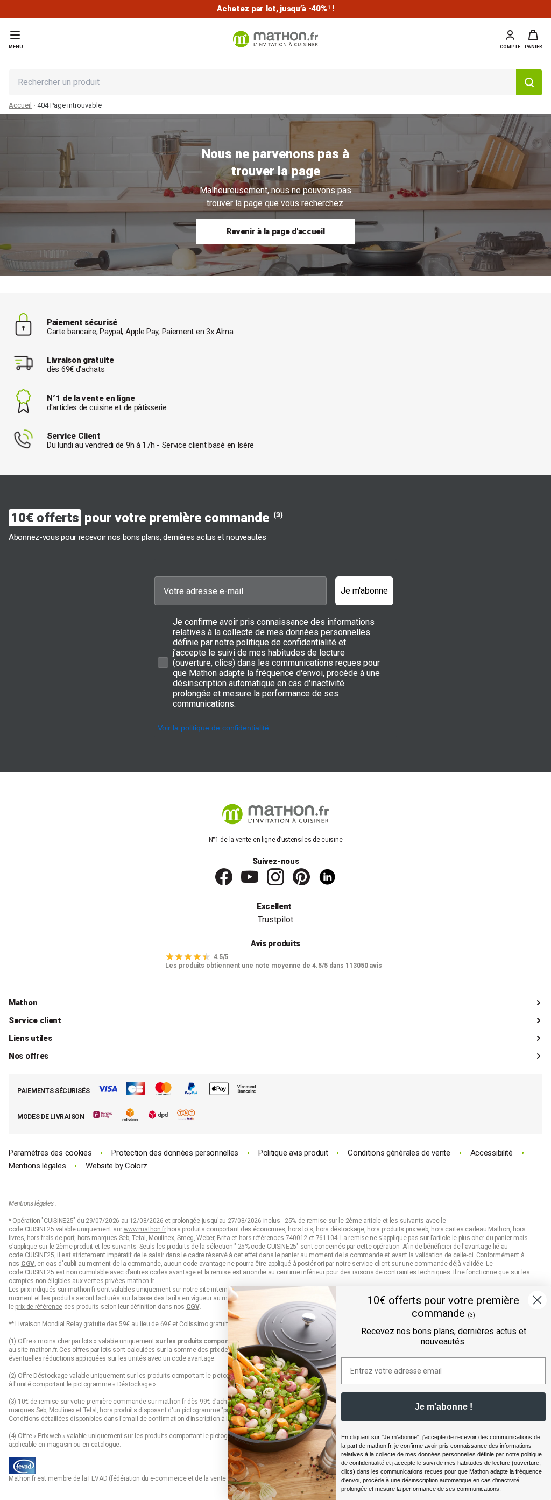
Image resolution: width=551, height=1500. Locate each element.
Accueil (20, 105)
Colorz (136, 1166)
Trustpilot (275, 919)
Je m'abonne (364, 591)
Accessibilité (491, 1153)
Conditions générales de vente (399, 1153)
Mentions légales (37, 1166)
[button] (533, 39)
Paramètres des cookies (50, 1153)
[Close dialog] (537, 1300)
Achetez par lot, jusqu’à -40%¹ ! (275, 8)
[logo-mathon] (275, 39)
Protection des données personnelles (174, 1153)
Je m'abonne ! (443, 1406)
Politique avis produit (293, 1153)
